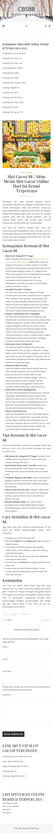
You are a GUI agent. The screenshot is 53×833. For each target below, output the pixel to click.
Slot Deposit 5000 (18, 82)
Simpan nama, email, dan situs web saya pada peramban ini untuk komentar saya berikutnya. (26, 688)
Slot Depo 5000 (16, 102)
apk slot (13, 771)
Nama (5, 646)
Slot (5, 614)
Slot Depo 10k (16, 63)
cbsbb (9, 620)
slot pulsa (6, 812)
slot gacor (14, 614)
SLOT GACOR (26, 172)
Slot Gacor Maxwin (18, 53)
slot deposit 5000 (10, 803)
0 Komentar (46, 620)
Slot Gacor (14, 92)
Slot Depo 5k (15, 58)
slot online (25, 614)
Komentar (6, 694)
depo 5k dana (22, 766)
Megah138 (14, 87)
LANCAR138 (18, 761)
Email (5, 659)
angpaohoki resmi (17, 776)
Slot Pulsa (14, 107)
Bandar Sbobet (16, 68)
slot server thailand (10, 806)
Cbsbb (26, 9)
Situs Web (6, 671)
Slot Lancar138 (16, 112)
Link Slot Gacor (16, 97)
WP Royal (35, 828)
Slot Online (14, 73)
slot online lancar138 (23, 756)
